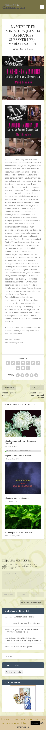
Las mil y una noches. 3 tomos (26, 623)
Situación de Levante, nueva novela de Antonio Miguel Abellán (23, 639)
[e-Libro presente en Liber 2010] (23, 517)
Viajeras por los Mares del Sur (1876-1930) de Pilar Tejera (22, 630)
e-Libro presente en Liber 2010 (19, 532)
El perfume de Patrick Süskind (18, 455)
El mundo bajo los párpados (17, 498)
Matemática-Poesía (25, 617)
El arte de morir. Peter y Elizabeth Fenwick (20, 442)
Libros (15, 49)
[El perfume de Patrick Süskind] (23, 451)
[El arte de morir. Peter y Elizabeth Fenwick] (23, 423)
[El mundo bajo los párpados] (23, 478)
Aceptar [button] (35, 723)
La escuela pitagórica (22, 646)
